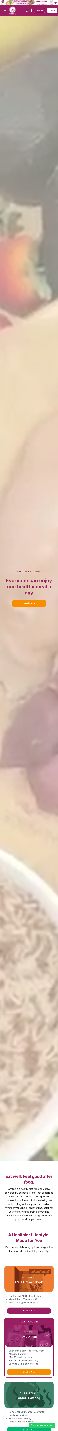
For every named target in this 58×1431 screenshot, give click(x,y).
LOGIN (52, 10)
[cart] (26, 10)
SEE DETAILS (29, 1310)
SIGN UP (39, 10)
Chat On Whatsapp (44, 1425)
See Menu (29, 603)
